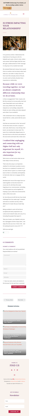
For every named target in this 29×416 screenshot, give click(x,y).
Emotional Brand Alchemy (20, 379)
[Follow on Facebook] (14, 370)
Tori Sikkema (22, 381)
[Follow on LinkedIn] (12, 370)
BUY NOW (7, 8)
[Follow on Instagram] (17, 370)
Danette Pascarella (14, 381)
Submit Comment (18, 286)
